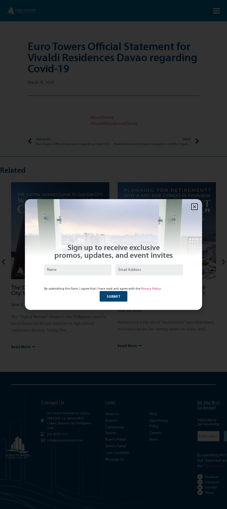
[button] (194, 207)
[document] (113, 254)
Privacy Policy (151, 289)
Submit (113, 296)
